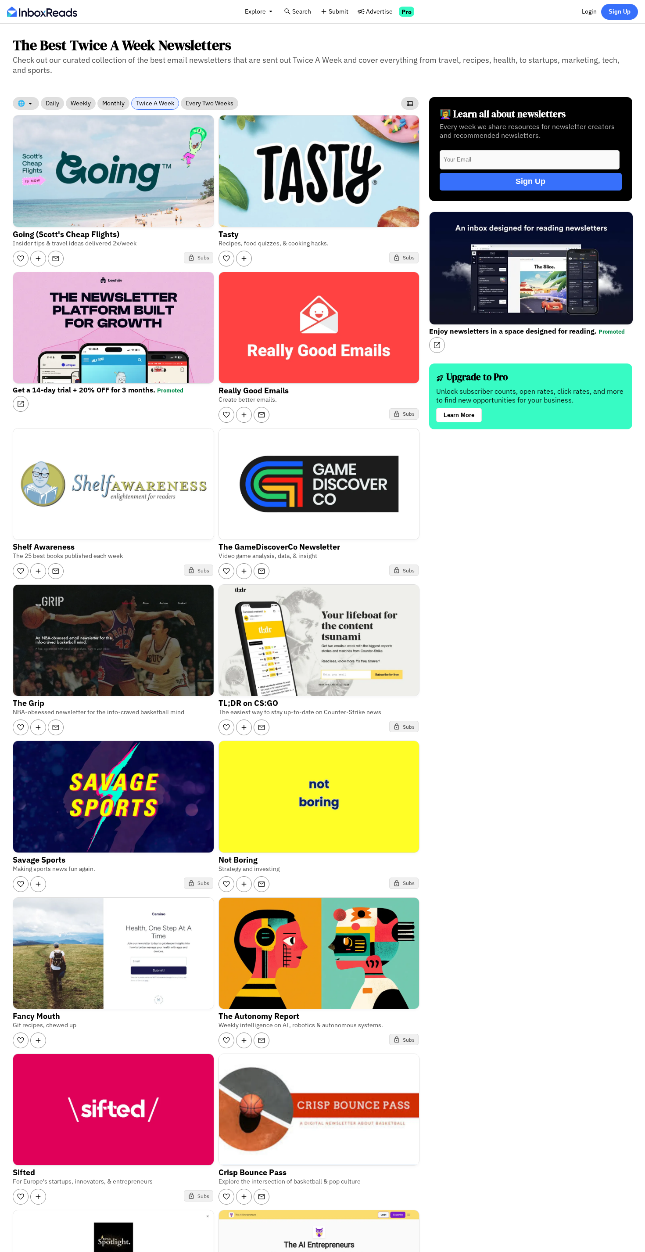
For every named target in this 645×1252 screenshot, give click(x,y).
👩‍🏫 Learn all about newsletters (503, 114)
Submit (338, 11)
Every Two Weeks (209, 103)
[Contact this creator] (56, 258)
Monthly (113, 103)
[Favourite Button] (21, 258)
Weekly (81, 103)
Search (301, 11)
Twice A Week (155, 103)
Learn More (459, 415)
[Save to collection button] (38, 258)
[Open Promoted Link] (21, 404)
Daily (52, 103)
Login (589, 11)
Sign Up (620, 11)
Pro (406, 11)
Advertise (379, 11)
